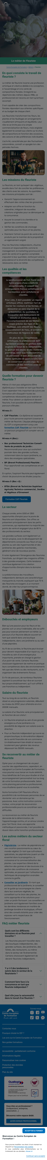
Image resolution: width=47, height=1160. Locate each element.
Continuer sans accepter (35, 1156)
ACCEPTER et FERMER (34, 1131)
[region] (23, 1143)
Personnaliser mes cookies (23, 1147)
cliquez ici (29, 1151)
